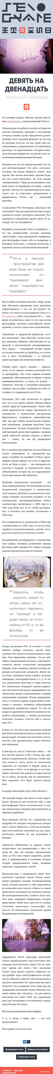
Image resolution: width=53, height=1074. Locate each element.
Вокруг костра (31, 30)
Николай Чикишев (26, 97)
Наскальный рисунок (39, 30)
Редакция (18, 1071)
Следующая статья (26, 1057)
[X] (28, 1041)
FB (45, 1072)
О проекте (6, 1071)
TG (42, 1072)
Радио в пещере (22, 30)
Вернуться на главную (38, 1049)
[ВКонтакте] (24, 1041)
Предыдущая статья (14, 1049)
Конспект (48, 30)
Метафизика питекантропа (5, 30)
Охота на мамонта (13, 30)
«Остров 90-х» (14, 121)
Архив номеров (9, 1073)
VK (48, 1072)
